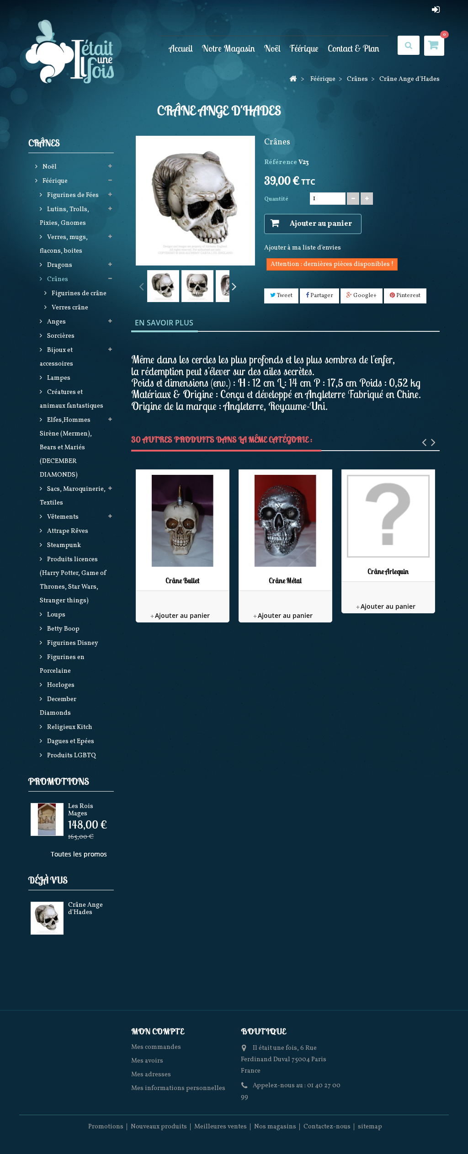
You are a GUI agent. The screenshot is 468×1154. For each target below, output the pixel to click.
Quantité (276, 199)
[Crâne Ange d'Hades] (163, 286)
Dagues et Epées (70, 741)
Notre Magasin (228, 48)
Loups (55, 615)
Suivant (234, 285)
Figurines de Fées (72, 195)
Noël (272, 48)
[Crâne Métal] (285, 520)
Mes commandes (156, 1047)
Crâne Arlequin (388, 571)
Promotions (58, 781)
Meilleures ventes (220, 1126)
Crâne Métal (285, 580)
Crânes (57, 279)
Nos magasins (275, 1126)
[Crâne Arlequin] (388, 516)
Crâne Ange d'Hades (85, 908)
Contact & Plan (353, 48)
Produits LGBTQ (71, 755)
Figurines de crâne (78, 293)
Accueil (181, 48)
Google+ (364, 296)
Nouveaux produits (159, 1126)
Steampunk (63, 545)
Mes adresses (151, 1074)
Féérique (304, 48)
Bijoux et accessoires (56, 357)
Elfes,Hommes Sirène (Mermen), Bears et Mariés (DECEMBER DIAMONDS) (66, 447)
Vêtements (62, 517)
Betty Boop (63, 629)
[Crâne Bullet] (183, 520)
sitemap (370, 1126)
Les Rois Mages (80, 810)
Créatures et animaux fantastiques (71, 399)
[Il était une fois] (78, 52)
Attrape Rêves (67, 531)
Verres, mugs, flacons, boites (64, 244)
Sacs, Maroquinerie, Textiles (73, 496)
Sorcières (60, 336)
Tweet (284, 296)
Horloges (60, 685)
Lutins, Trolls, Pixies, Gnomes (64, 216)
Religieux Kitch (69, 727)
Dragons (59, 265)
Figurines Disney (72, 643)
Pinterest (407, 296)
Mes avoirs (147, 1061)
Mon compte (157, 1031)
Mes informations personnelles (178, 1088)
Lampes (58, 378)
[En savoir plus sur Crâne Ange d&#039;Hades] (47, 918)
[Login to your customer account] (435, 9)
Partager (321, 296)
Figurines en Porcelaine (62, 664)
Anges (56, 322)
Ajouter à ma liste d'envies (302, 248)
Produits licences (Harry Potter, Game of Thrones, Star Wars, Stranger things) (73, 580)
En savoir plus (164, 323)
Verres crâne (69, 307)
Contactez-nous (327, 1126)
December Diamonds (58, 706)
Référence (280, 162)
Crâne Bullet (182, 580)
